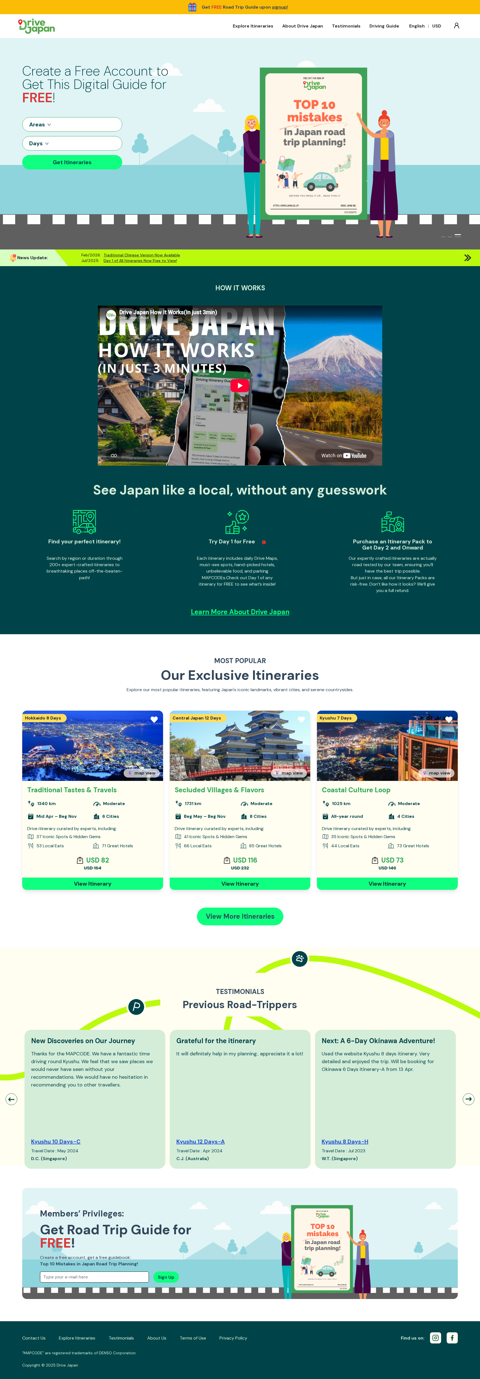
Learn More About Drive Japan (240, 612)
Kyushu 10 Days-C (56, 1141)
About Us (156, 1338)
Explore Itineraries (253, 26)
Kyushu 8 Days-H (345, 1141)
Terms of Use (193, 1338)
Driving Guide (384, 26)
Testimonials (346, 26)
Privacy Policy (233, 1338)
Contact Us (34, 1338)
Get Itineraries (72, 162)
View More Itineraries (240, 916)
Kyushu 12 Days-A (200, 1141)
